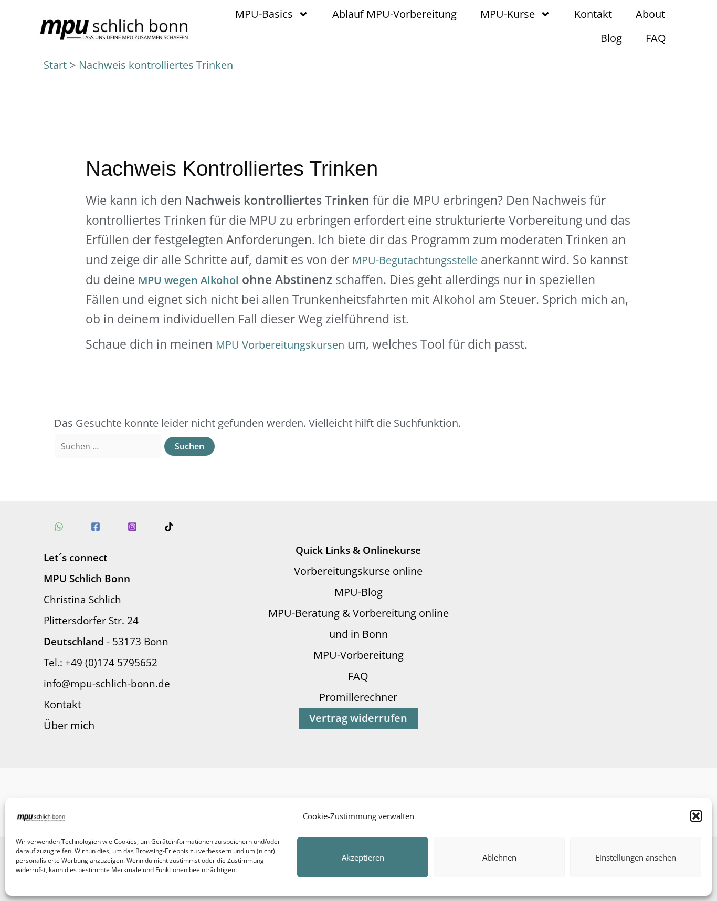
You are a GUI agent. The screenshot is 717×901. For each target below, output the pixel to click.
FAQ (656, 38)
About (650, 14)
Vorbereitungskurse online (358, 571)
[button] (696, 816)
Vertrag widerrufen (358, 718)
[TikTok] (169, 526)
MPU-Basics (264, 14)
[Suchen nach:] (109, 445)
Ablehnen (499, 857)
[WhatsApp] (59, 526)
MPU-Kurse (507, 14)
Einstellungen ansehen (635, 857)
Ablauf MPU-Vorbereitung (394, 14)
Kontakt (593, 14)
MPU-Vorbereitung (358, 655)
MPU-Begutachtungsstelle (415, 260)
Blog (611, 38)
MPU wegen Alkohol (188, 280)
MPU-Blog (358, 592)
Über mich (69, 725)
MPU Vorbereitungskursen (280, 345)
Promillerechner (358, 697)
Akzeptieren (363, 857)
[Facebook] (95, 526)
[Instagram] (132, 526)
